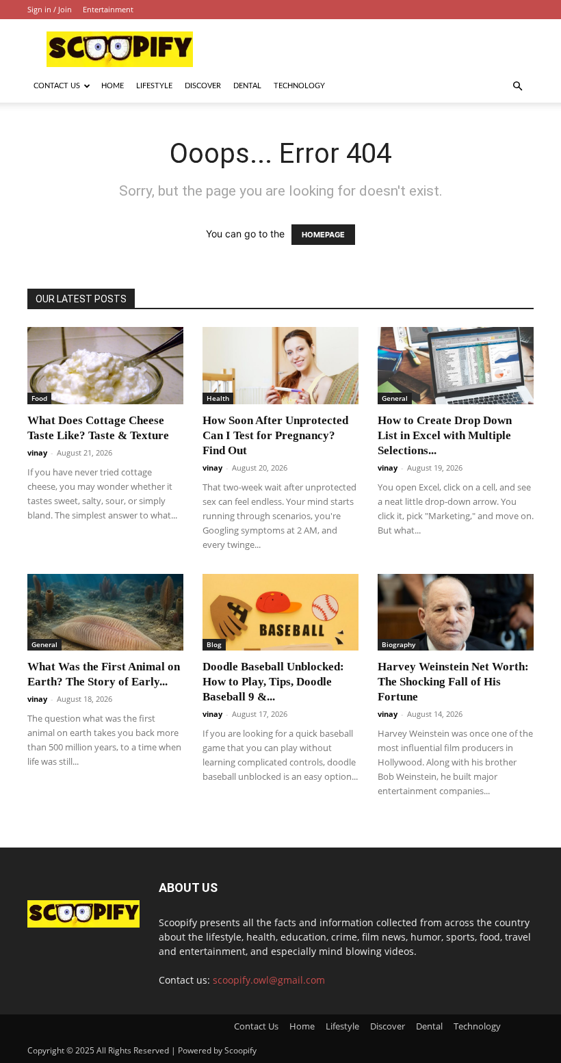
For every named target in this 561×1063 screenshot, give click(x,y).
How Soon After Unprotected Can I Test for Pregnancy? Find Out (275, 435)
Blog (214, 644)
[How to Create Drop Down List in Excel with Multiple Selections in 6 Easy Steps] (456, 365)
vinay (37, 452)
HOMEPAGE (323, 234)
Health (218, 398)
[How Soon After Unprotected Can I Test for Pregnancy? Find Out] (280, 365)
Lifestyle (154, 86)
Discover (203, 86)
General (395, 398)
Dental (247, 86)
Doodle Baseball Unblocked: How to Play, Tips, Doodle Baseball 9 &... (273, 681)
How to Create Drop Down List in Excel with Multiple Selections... (445, 435)
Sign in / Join (49, 9)
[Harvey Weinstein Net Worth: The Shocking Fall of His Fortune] (456, 612)
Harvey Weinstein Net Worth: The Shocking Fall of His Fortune (453, 681)
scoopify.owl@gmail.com (269, 979)
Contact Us (57, 86)
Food (39, 398)
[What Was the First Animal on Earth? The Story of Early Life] (105, 612)
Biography (398, 644)
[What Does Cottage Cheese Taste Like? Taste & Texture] (105, 365)
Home (112, 86)
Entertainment (108, 9)
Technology (299, 86)
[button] (517, 86)
